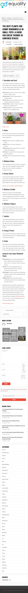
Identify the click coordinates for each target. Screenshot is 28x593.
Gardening (9, 18)
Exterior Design (5, 479)
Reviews (3, 535)
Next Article (6, 314)
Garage (3, 494)
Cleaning (4, 455)
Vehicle (3, 559)
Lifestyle (3, 511)
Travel (3, 553)
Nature (3, 517)
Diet (3, 461)
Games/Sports (5, 491)
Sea (3, 538)
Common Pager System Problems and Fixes (11, 421)
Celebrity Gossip (5, 452)
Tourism (3, 550)
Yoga (3, 571)
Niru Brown (9, 42)
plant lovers (5, 64)
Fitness (3, 485)
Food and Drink (5, 488)
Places (3, 526)
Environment (4, 473)
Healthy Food (4, 500)
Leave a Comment (18, 44)
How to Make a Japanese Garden (15, 185)
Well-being (4, 565)
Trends (3, 556)
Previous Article (9, 310)
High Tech (4, 503)
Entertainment (5, 470)
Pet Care (3, 523)
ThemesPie (9, 590)
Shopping (4, 541)
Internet (3, 508)
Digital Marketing (5, 464)
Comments (4, 350)
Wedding (4, 562)
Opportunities (5, 520)
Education (4, 467)
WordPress (23, 590)
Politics (3, 529)
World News (4, 568)
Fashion (3, 482)
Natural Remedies (5, 514)
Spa (3, 544)
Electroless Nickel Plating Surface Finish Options (12, 416)
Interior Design (5, 506)
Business (4, 449)
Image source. (5, 126)
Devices (3, 458)
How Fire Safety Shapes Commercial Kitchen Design (13, 432)
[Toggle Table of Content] (16, 76)
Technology (4, 547)
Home (4, 18)
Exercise (3, 476)
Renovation (4, 532)
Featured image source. (8, 303)
